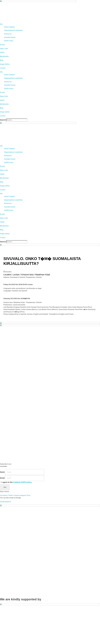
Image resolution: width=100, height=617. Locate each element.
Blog (1, 60)
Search (3, 120)
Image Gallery (5, 64)
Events (2, 44)
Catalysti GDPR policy (22, 482)
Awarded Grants (9, 37)
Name (2, 472)
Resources (8, 34)
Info (1, 24)
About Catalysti (9, 27)
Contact (2, 68)
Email (2, 478)
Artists (2, 52)
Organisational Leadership (13, 30)
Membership (4, 56)
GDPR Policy (8, 41)
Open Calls (4, 48)
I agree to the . (17, 482)
